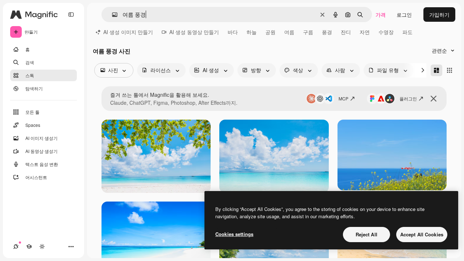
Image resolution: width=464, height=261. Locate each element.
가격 (381, 14)
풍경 (327, 32)
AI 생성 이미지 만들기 (128, 32)
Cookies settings (234, 234)
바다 (233, 32)
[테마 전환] (42, 246)
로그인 (404, 14)
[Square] (449, 70)
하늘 (251, 32)
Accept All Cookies (421, 234)
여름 (289, 32)
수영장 (386, 32)
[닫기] (433, 98)
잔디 (346, 32)
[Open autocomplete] (112, 14)
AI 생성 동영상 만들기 (194, 32)
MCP (343, 98)
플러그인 (408, 98)
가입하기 (439, 14)
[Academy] (29, 246)
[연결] (16, 246)
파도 (407, 32)
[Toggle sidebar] (71, 14)
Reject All (366, 234)
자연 (365, 32)
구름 (308, 32)
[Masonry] (436, 70)
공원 (270, 32)
